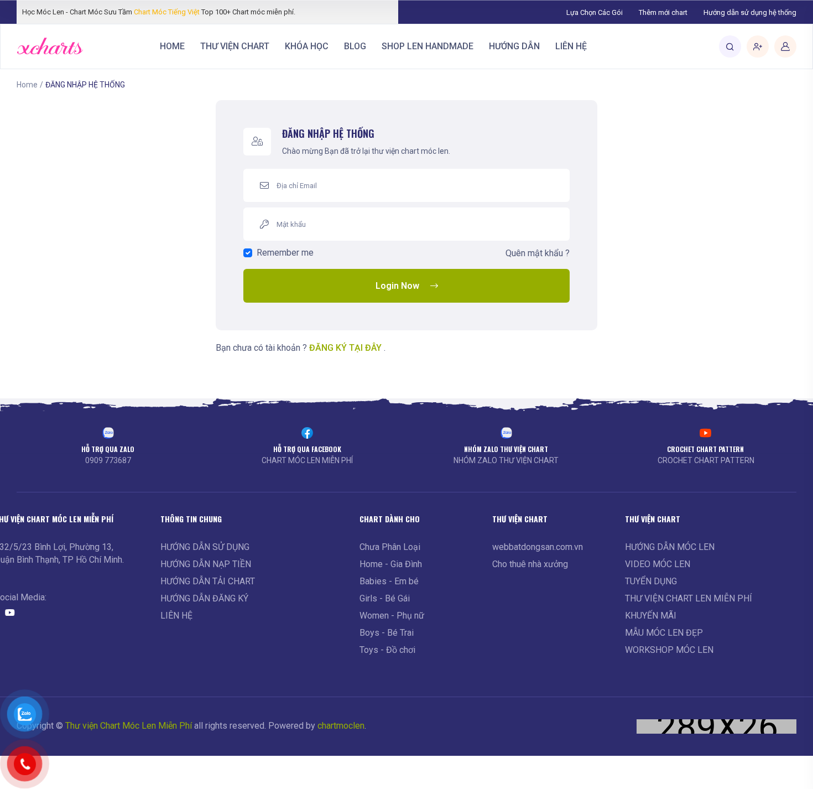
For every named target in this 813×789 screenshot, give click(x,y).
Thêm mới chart (663, 12)
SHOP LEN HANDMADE (427, 46)
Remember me (285, 252)
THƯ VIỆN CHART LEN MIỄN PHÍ (688, 598)
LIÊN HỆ (571, 46)
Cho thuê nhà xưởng (530, 564)
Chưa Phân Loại (389, 547)
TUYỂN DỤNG (651, 581)
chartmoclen (340, 725)
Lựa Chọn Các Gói (594, 12)
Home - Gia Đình (390, 564)
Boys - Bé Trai (386, 632)
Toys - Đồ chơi (387, 650)
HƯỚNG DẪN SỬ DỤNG (204, 547)
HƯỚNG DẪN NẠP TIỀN (205, 564)
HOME (172, 46)
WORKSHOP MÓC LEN (669, 650)
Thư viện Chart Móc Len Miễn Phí (128, 725)
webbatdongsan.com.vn (537, 547)
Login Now (397, 286)
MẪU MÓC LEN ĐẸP (664, 632)
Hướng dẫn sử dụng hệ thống (749, 12)
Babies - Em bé (389, 581)
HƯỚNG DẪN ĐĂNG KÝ (204, 598)
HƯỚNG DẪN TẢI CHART (207, 581)
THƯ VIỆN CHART (234, 46)
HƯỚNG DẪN (514, 46)
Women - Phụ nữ (391, 615)
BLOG (355, 46)
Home (27, 84)
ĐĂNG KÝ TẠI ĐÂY (345, 347)
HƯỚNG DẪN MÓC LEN (670, 547)
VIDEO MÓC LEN (657, 564)
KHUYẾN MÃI (650, 615)
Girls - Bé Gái (384, 598)
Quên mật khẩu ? (537, 253)
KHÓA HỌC (307, 46)
